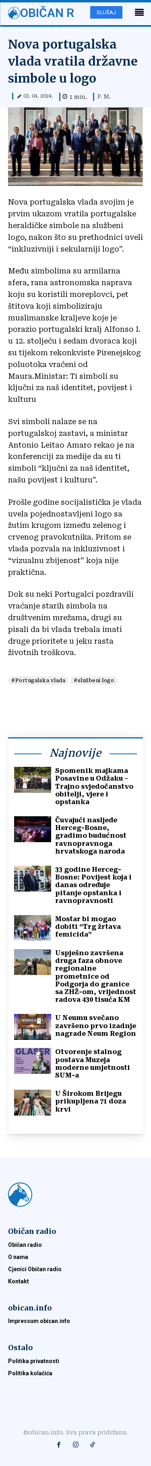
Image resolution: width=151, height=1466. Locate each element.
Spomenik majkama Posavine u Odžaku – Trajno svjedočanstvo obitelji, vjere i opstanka (94, 786)
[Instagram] (75, 1445)
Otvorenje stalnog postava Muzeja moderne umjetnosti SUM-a (92, 1063)
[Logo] (75, 1194)
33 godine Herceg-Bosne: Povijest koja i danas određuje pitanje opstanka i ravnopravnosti (93, 885)
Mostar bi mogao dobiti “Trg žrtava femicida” (88, 926)
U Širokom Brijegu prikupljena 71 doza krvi (90, 1101)
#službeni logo (94, 680)
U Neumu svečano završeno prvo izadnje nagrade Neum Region (95, 1025)
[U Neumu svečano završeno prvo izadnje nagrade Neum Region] (32, 1027)
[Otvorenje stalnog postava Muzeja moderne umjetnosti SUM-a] (32, 1061)
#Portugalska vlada (38, 680)
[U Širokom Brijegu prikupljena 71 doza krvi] (32, 1103)
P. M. (104, 96)
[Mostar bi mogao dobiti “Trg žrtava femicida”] (32, 928)
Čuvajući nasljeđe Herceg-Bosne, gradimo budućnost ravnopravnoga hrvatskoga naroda (90, 835)
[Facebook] (58, 1445)
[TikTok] (92, 1445)
